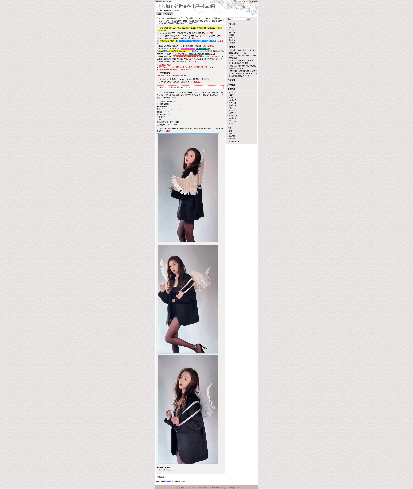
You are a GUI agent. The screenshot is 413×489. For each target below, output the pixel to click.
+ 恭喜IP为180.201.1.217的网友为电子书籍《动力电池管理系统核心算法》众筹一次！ (187, 65)
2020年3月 (232, 121)
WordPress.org (234, 141)
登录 (230, 133)
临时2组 (170, 22)
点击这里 (209, 33)
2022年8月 (232, 113)
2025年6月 (232, 97)
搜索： (229, 19)
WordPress (216, 488)
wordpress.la (234, 488)
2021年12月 (233, 116)
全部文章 (176, 22)
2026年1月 (232, 92)
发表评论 (221, 20)
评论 (253, 1)
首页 (159, 14)
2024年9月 (232, 103)
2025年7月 (232, 95)
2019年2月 (232, 123)
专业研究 (232, 32)
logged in (168, 481)
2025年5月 (232, 100)
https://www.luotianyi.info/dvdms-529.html (171, 75)
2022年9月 (232, 110)
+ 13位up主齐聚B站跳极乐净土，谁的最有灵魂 (173, 67)
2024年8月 (232, 105)
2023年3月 (232, 108)
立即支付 (187, 87)
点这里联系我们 (209, 46)
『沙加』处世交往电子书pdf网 (186, 6)
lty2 (230, 27)
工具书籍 (232, 43)
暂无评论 (194, 22)
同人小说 (232, 40)
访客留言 (168, 14)
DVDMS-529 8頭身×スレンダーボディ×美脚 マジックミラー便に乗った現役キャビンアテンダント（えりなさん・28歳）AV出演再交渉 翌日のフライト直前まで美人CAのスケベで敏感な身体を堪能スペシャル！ (191, 20)
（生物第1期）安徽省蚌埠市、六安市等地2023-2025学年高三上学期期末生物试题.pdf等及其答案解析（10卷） (243, 73)
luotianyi (231, 30)
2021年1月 (232, 118)
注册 (230, 131)
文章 (232, 136)
